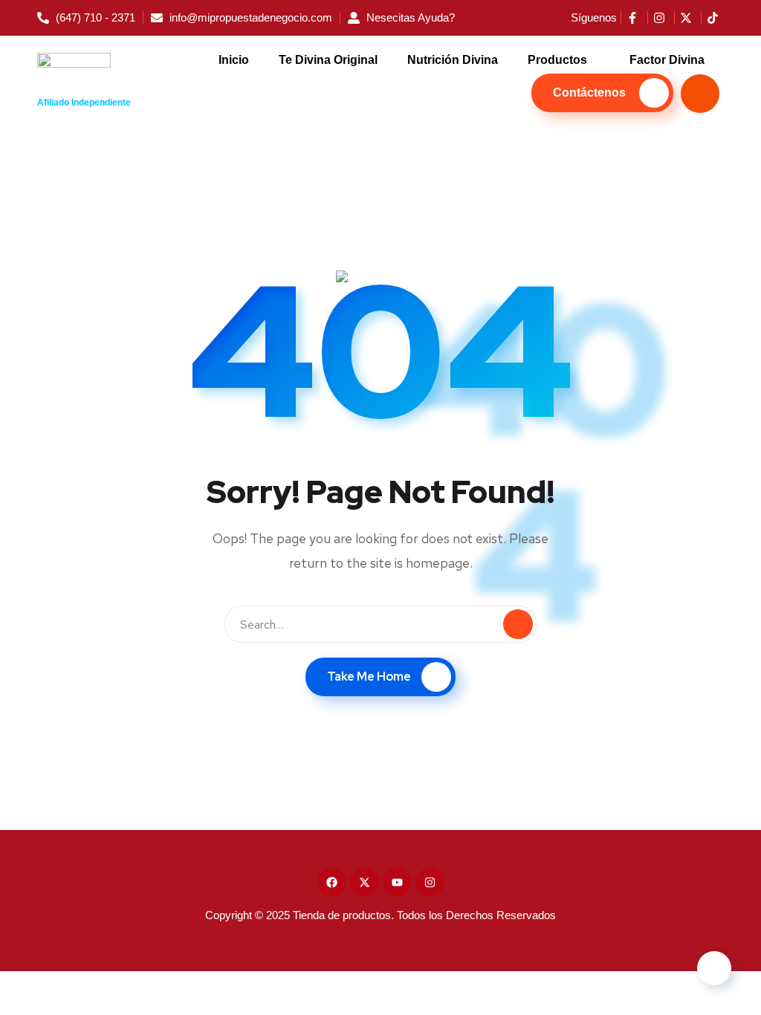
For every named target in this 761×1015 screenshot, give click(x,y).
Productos (557, 59)
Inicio (233, 59)
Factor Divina (667, 59)
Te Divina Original (328, 59)
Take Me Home (369, 676)
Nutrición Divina (452, 59)
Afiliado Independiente (84, 102)
